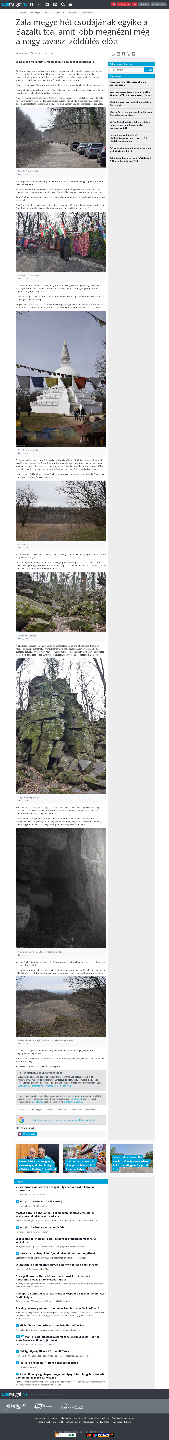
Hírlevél (127, 1422)
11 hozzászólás (29, 1134)
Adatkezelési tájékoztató (123, 1418)
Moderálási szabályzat (99, 1418)
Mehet (148, 69)
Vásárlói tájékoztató (47, 1422)
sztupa (47, 13)
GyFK (61, 1422)
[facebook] (32, 4)
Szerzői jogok (80, 1418)
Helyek (23, 13)
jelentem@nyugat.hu (73, 1102)
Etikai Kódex (65, 1418)
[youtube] (56, 4)
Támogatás (124, 4)
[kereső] (63, 4)
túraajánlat (73, 13)
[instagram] (40, 4)
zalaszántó (59, 13)
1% (134, 4)
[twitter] (48, 4)
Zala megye (35, 13)
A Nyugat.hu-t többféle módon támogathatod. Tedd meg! (44, 1085)
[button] (70, 4)
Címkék (23, 1110)
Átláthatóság (88, 1422)
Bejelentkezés (158, 4)
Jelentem (144, 4)
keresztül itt (76, 1099)
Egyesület (52, 1418)
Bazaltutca (87, 13)
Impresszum (40, 1418)
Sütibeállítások (73, 1422)
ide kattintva (37, 1102)
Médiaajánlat (103, 1422)
